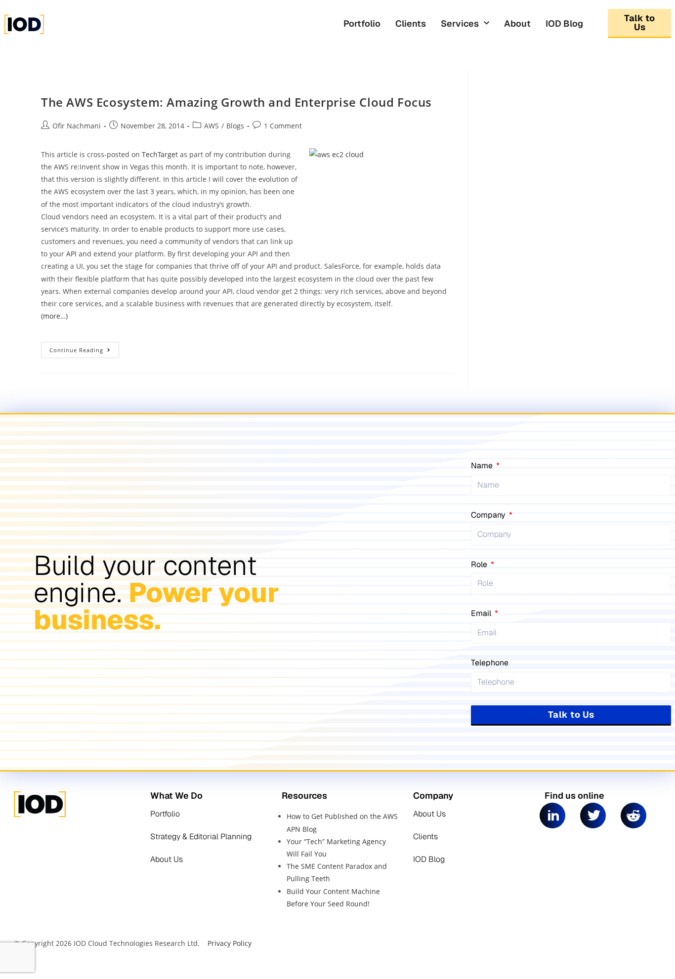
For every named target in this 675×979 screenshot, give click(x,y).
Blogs (235, 125)
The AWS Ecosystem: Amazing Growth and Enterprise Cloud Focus (236, 102)
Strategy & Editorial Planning (201, 836)
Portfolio (361, 23)
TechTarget (159, 154)
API (71, 253)
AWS (211, 125)
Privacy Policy (230, 943)
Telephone (489, 662)
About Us (166, 859)
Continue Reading (84, 348)
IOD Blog (564, 23)
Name (483, 465)
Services (460, 23)
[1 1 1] (80, 33)
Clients (410, 23)
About (517, 23)
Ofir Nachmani (76, 125)
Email (482, 613)
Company (489, 515)
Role (480, 564)
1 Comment (283, 125)
